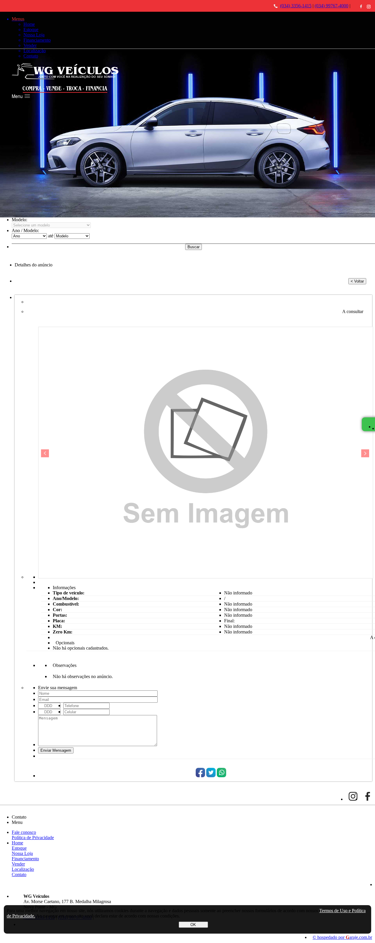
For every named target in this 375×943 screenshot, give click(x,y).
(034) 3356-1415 (295, 5)
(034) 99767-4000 (331, 5)
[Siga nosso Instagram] (369, 7)
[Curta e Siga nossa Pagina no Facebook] (361, 6)
